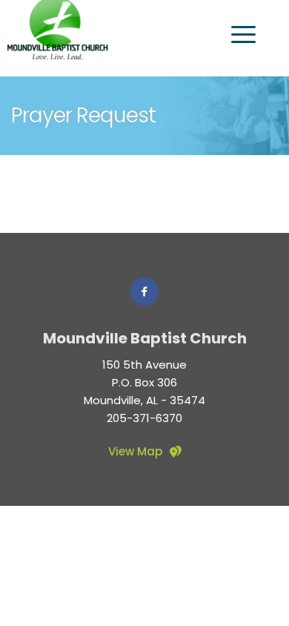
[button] (243, 34)
